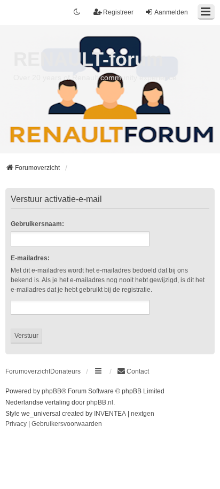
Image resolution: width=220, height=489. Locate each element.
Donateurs (65, 371)
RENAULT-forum (88, 59)
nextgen (142, 413)
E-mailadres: (30, 258)
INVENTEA (110, 413)
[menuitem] (133, 371)
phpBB (51, 391)
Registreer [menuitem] (118, 12)
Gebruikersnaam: (37, 224)
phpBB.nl (100, 402)
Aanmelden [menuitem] (171, 12)
